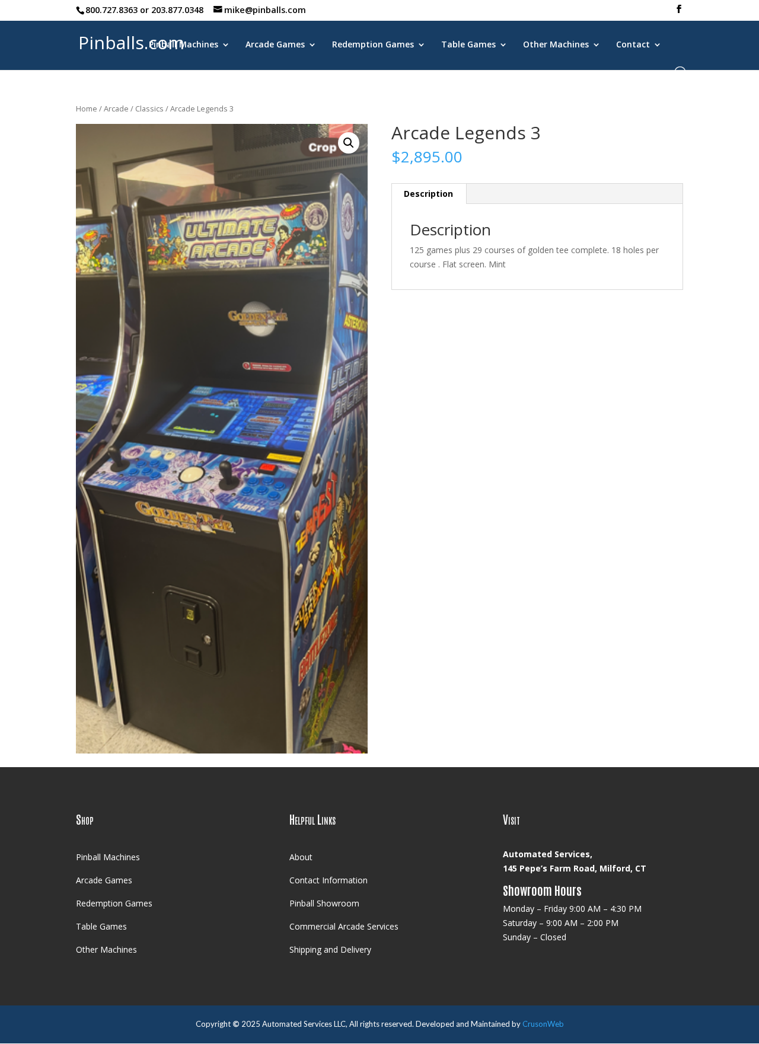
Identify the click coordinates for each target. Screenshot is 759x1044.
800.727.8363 (111, 9)
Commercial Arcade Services (343, 926)
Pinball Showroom (324, 903)
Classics (149, 108)
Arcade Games (275, 45)
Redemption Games (373, 45)
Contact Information (328, 880)
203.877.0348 (177, 9)
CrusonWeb (543, 1024)
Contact (633, 45)
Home (86, 108)
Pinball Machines (183, 45)
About (300, 857)
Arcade (116, 108)
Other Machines (556, 45)
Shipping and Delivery (330, 949)
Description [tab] (428, 193)
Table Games (468, 45)
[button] (348, 143)
